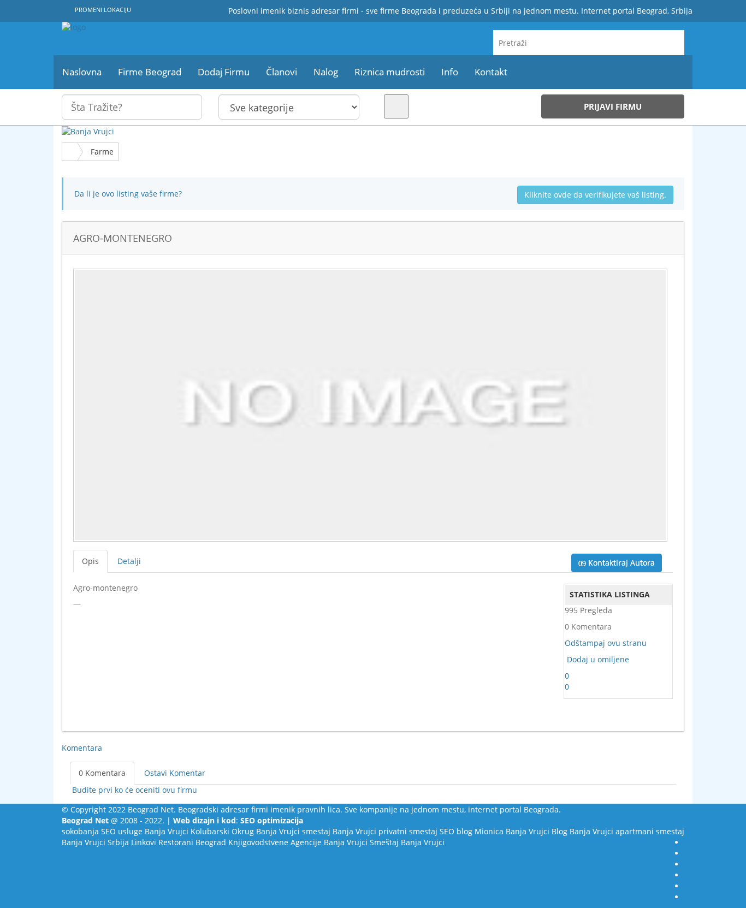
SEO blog (456, 831)
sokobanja (80, 831)
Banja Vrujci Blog (536, 831)
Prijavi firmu (613, 106)
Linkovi (143, 842)
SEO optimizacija (271, 820)
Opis (90, 561)
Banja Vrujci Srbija (95, 842)
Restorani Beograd (192, 842)
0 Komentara (102, 773)
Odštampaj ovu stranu (606, 643)
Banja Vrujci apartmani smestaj (627, 831)
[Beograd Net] (160, 27)
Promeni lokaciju (102, 9)
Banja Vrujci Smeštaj (361, 842)
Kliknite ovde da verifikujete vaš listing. (595, 194)
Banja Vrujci (166, 831)
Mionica (489, 831)
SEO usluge (122, 831)
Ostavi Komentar (174, 773)
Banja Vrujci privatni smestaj (385, 831)
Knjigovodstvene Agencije (275, 842)
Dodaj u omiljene (598, 659)
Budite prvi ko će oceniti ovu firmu (133, 790)
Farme (102, 151)
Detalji (129, 561)
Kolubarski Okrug (222, 831)
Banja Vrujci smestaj (293, 831)
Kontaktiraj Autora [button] (620, 562)
